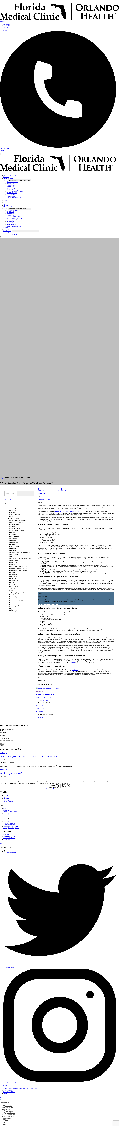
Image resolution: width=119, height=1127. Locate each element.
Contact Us (6, 841)
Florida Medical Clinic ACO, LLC (13, 811)
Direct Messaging (8, 1090)
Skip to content (4, 1098)
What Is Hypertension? (11, 773)
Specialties (6, 797)
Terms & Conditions (9, 1092)
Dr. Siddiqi (75, 670)
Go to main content (5, 0)
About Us (6, 810)
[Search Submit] (0, 154)
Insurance (2, 742)
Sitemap (5, 1093)
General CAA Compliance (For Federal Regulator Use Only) (20, 1088)
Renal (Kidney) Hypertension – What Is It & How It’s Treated (29, 756)
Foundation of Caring (9, 836)
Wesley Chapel (40, 708)
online (73, 662)
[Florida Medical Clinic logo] (58, 171)
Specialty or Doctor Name (7, 729)
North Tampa (40, 705)
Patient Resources (8, 801)
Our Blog (6, 834)
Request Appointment (9, 823)
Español (2, 21)
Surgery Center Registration (11, 828)
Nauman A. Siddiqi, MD (45, 499)
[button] (0, 1099)
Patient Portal (7, 25)
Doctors (5, 795)
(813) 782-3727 (45, 700)
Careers (5, 27)
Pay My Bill (6, 24)
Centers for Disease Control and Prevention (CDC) (69, 511)
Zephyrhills (39, 711)
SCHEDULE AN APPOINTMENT (48, 604)
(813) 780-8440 (50, 788)
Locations (6, 798)
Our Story (6, 813)
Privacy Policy (7, 815)
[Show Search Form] (0, 237)
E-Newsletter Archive (9, 838)
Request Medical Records (10, 826)
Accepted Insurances (9, 824)
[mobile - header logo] (59, 19)
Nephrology (3, 479)
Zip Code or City (4, 738)
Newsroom (6, 839)
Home (1, 477)
